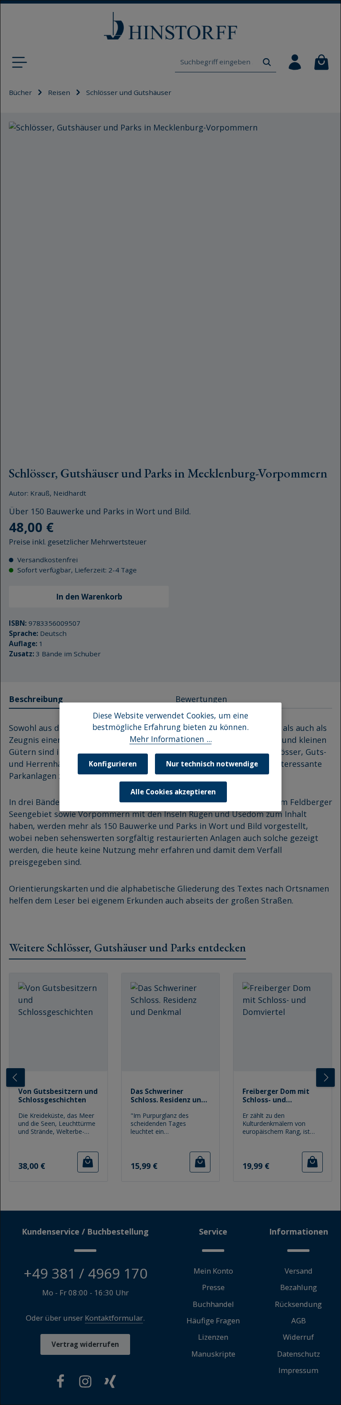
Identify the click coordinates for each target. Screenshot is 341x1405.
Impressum (298, 1370)
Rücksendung (298, 1304)
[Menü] (19, 62)
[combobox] (216, 62)
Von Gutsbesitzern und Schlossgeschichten (58, 1095)
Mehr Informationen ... (171, 739)
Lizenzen (213, 1337)
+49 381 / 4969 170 (85, 1273)
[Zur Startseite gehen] (170, 26)
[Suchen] (267, 62)
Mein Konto (213, 1271)
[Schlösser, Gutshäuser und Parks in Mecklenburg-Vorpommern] (170, 283)
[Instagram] (85, 1383)
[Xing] (110, 1383)
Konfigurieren (113, 763)
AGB (298, 1320)
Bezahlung (298, 1287)
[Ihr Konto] (294, 62)
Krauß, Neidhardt (58, 493)
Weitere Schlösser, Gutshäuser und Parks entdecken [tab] (127, 947)
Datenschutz (298, 1354)
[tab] (88, 699)
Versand (299, 1271)
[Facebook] (60, 1383)
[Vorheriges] (15, 1077)
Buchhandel (213, 1304)
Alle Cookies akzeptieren (173, 791)
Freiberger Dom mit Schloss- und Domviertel (275, 1096)
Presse (213, 1287)
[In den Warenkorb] (87, 1162)
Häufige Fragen (213, 1320)
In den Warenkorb (89, 597)
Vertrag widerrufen (85, 1344)
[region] (170, 283)
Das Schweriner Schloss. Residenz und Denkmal (168, 1096)
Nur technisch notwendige (212, 763)
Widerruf (298, 1337)
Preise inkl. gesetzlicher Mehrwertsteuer (78, 542)
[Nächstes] (325, 1077)
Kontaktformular (114, 1318)
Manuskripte (213, 1354)
